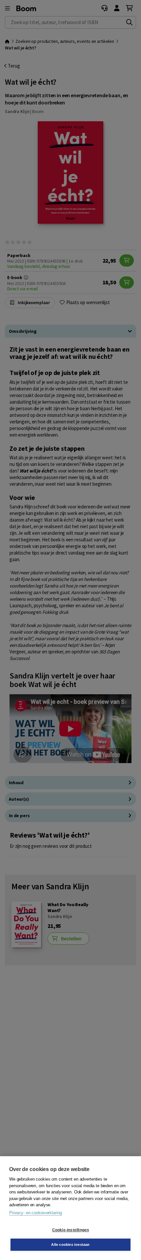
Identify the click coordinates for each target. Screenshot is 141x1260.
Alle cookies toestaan (70, 1244)
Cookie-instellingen (70, 1230)
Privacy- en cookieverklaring (35, 1212)
